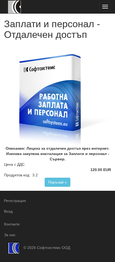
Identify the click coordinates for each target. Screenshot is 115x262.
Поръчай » (57, 182)
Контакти (12, 224)
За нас (10, 235)
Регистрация (15, 201)
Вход (8, 211)
